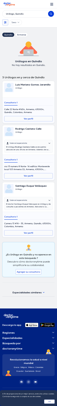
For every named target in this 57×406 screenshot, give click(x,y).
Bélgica (24, 367)
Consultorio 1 (11, 102)
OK (49, 401)
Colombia (39, 367)
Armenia (21, 34)
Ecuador (20, 371)
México (31, 367)
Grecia (16, 367)
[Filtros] (5, 22)
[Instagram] (28, 382)
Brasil (38, 371)
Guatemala (29, 371)
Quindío (8, 34)
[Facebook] (21, 382)
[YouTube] (35, 382)
